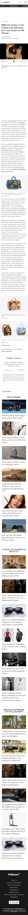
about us (14, 880)
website (8, 351)
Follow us (16, 61)
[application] (14, 51)
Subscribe (20, 2)
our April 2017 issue (18, 167)
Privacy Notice (21, 375)
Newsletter (24, 61)
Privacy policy (14, 887)
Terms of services (19, 374)
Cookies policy (14, 890)
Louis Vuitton (5, 66)
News (17, 38)
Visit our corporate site (18, 909)
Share (5, 61)
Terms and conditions (14, 885)
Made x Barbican (13, 6)
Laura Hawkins (6, 36)
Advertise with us (14, 892)
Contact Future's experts (14, 882)
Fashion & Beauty (5, 21)
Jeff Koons (4, 148)
